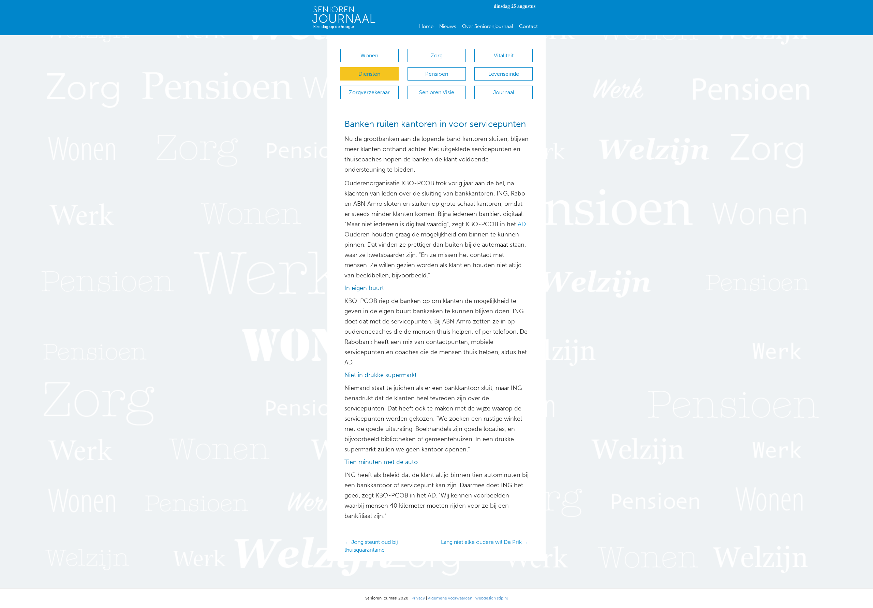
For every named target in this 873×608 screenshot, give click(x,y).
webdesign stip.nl (491, 598)
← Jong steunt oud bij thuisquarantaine (371, 546)
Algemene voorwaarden (450, 598)
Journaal (503, 92)
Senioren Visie (436, 92)
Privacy (418, 598)
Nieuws (447, 26)
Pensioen (436, 74)
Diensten (369, 74)
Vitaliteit (504, 55)
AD (521, 224)
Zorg (437, 55)
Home (426, 26)
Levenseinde (503, 74)
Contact (528, 26)
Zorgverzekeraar (369, 92)
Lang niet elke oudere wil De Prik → (485, 542)
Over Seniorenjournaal (487, 26)
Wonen (369, 55)
